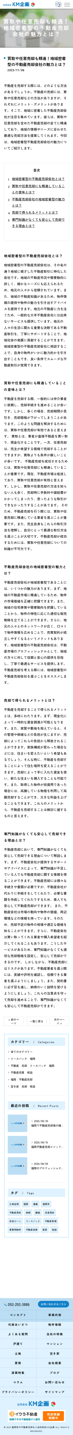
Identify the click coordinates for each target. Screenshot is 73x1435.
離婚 (37, 1212)
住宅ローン (15, 1221)
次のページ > (59, 1021)
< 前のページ (13, 1021)
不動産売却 (15, 1212)
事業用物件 (15, 1229)
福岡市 (46, 1204)
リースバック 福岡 (23, 1059)
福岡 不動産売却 (22, 1079)
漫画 (35, 1204)
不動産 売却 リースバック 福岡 (32, 1066)
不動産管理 (50, 1221)
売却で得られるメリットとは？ (35, 212)
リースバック (33, 1221)
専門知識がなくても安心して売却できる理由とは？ (38, 222)
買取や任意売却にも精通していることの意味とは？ (38, 188)
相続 (28, 1212)
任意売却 (49, 1212)
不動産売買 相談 (22, 1072)
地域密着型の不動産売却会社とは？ (38, 178)
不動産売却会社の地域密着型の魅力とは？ (38, 202)
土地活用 (14, 1204)
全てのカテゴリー (22, 1052)
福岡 (26, 1204)
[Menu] (66, 4)
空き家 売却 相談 (23, 1086)
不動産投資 (32, 1229)
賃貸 (44, 1229)
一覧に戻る (36, 1021)
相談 (54, 1229)
